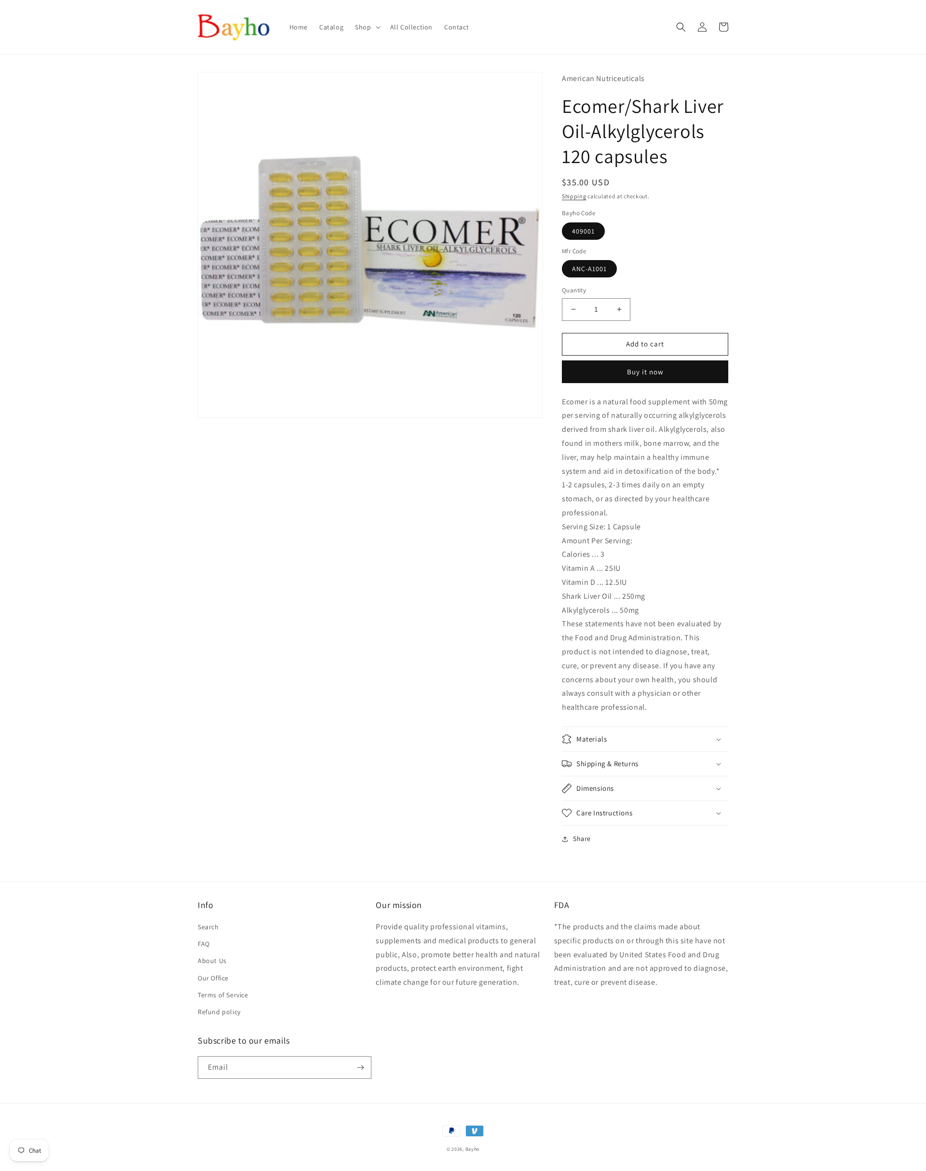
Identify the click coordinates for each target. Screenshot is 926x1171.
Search (208, 927)
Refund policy (219, 1011)
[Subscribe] (360, 1067)
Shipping (574, 196)
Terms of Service (223, 995)
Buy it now (645, 371)
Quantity (574, 290)
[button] (366, 27)
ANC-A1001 (589, 268)
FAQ (204, 943)
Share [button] (582, 838)
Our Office (213, 978)
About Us (212, 960)
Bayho (472, 1149)
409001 (583, 231)
